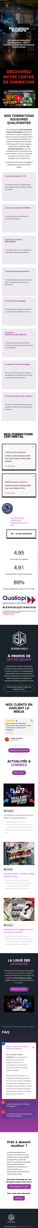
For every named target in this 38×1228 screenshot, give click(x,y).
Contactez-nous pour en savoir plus (19, 688)
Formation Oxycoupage (15, 301)
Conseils (9, 869)
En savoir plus (10, 466)
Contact (19, 1198)
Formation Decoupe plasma (17, 271)
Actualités (10, 811)
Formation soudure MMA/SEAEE (13, 240)
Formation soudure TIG (15, 176)
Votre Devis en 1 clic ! (19, 1186)
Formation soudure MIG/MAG (18, 208)
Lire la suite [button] (10, 733)
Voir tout (19, 773)
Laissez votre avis (19, 750)
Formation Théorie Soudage (17, 364)
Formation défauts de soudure (19, 396)
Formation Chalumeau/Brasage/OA (15, 333)
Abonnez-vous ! (19, 989)
